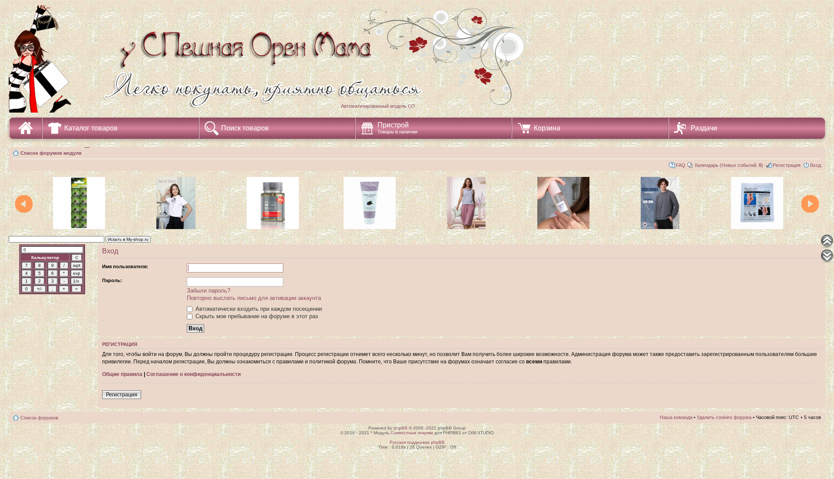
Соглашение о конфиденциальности (193, 374)
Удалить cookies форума (724, 417)
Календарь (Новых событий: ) (729, 165)
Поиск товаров (245, 128)
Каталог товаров (91, 128)
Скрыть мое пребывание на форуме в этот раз (256, 316)
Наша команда (676, 417)
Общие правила (122, 374)
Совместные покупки (412, 432)
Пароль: (112, 280)
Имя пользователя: (125, 266)
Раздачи (704, 128)
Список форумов (39, 417)
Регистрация (787, 165)
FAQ (680, 165)
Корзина (547, 128)
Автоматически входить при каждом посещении (258, 309)
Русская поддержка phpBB (417, 442)
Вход (815, 165)
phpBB (400, 428)
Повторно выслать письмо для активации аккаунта (254, 298)
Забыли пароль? (208, 290)
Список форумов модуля (50, 153)
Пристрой (397, 127)
